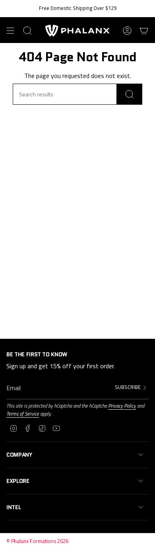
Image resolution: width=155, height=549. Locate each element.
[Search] (129, 94)
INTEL (13, 507)
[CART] (144, 31)
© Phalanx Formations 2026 (37, 541)
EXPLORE (17, 481)
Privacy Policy (122, 406)
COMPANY (19, 455)
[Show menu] (10, 31)
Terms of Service (22, 414)
